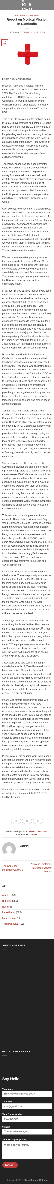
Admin (42, 32)
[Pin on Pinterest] (35, 821)
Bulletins (20, 15)
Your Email (7, 1101)
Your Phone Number (12, 1114)
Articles (6, 895)
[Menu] (4, 5)
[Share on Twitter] (24, 821)
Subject (6, 1127)
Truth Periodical (10, 923)
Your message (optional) (14, 1139)
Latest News (32, 15)
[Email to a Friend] (29, 821)
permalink (33, 834)
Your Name (7, 1089)
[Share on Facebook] (18, 821)
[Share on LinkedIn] (40, 821)
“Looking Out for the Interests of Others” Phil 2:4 (41, 868)
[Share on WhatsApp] (13, 821)
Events (6, 906)
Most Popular (9, 918)
